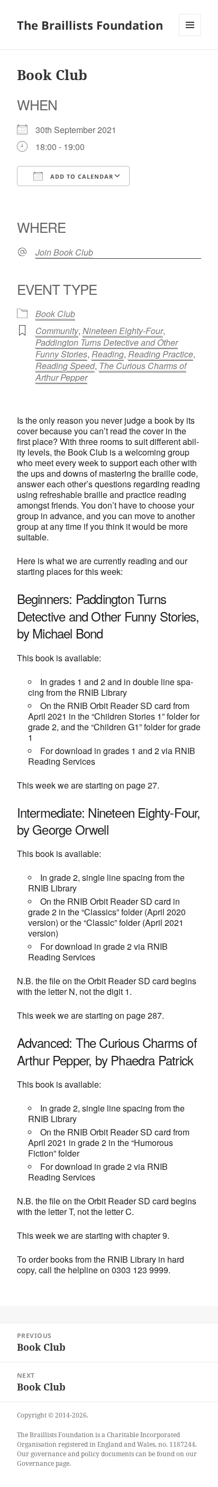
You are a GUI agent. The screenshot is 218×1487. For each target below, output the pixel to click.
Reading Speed (65, 366)
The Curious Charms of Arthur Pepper (110, 371)
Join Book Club (64, 252)
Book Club (55, 314)
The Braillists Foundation (90, 25)
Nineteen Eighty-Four (123, 331)
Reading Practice (160, 354)
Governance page (43, 1463)
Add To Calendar (80, 176)
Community (56, 331)
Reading (108, 354)
